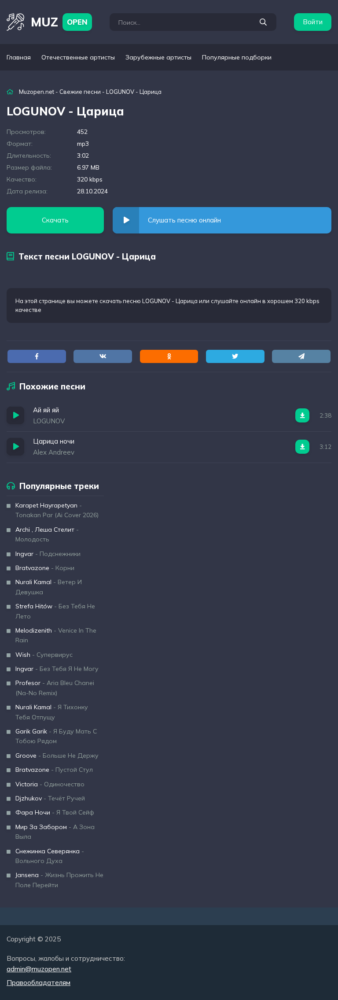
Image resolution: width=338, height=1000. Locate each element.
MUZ (59, 22)
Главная (19, 57)
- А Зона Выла (55, 832)
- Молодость (47, 534)
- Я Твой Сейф (54, 812)
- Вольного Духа (49, 856)
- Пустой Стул (54, 770)
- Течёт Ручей (50, 798)
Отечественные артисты (78, 57)
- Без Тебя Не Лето (55, 611)
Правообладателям (38, 982)
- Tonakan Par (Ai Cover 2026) (57, 510)
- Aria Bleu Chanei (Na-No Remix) (54, 687)
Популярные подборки (237, 57)
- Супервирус (44, 655)
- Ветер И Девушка (48, 587)
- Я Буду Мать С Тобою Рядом (56, 736)
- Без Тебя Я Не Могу (57, 669)
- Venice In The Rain (55, 635)
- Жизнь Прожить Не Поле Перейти (59, 880)
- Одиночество (49, 784)
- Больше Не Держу (57, 755)
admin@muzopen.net (39, 969)
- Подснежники (48, 554)
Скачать (55, 220)
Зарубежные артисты (158, 57)
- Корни (44, 568)
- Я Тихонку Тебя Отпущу (51, 712)
